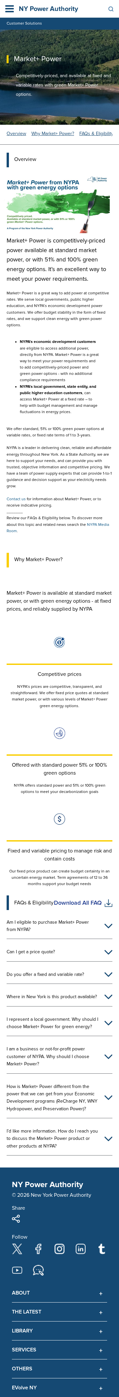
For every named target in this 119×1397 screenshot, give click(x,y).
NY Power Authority (48, 9)
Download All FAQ (78, 902)
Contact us (16, 499)
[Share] (16, 1219)
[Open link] (108, 902)
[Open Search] (111, 9)
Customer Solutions (24, 23)
